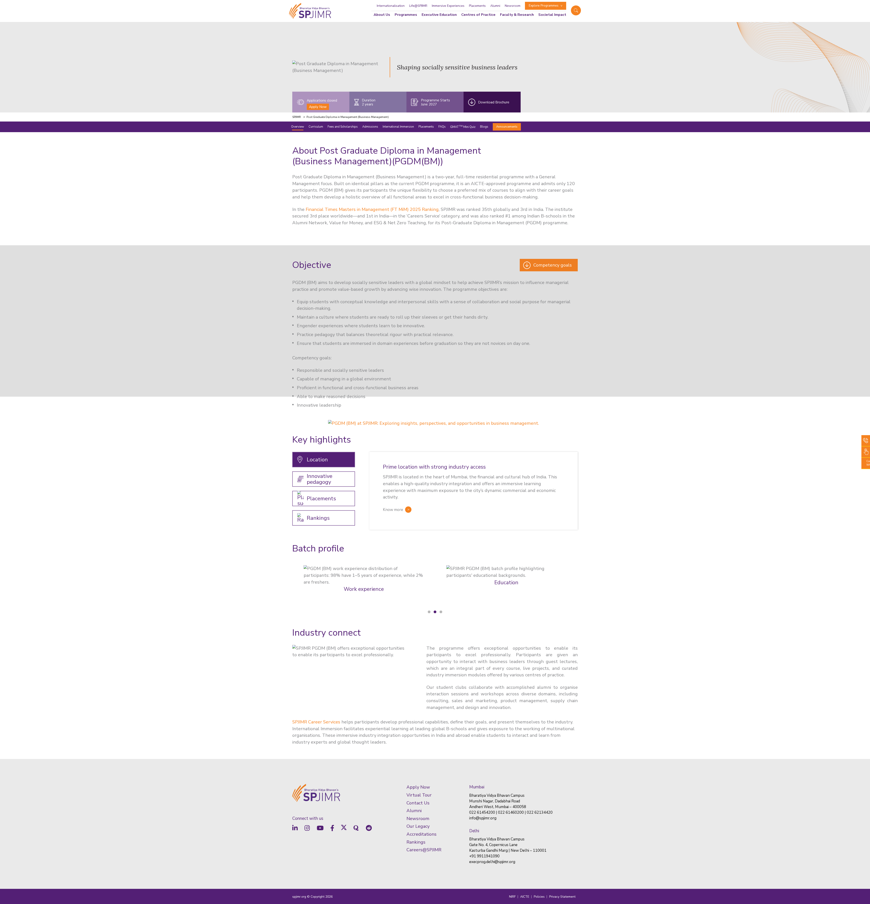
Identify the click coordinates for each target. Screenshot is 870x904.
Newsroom (512, 6)
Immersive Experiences (448, 6)
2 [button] (435, 612)
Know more (393, 509)
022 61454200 (482, 812)
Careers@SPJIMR (423, 850)
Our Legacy (418, 826)
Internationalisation (391, 6)
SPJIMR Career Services (316, 722)
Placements (477, 6)
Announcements (506, 126)
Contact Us (418, 803)
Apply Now (318, 107)
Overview (297, 126)
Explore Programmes (543, 5)
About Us (382, 14)
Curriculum (316, 126)
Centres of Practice (478, 14)
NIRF (512, 896)
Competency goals (552, 265)
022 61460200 (511, 812)
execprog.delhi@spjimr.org (492, 861)
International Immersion (398, 126)
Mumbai (476, 787)
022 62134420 (540, 812)
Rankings (318, 518)
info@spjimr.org (482, 818)
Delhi (474, 831)
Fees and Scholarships (343, 126)
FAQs (442, 126)
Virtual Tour (419, 795)
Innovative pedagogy (319, 479)
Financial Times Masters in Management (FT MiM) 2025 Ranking (372, 209)
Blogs (484, 126)
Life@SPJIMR (418, 6)
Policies (539, 896)
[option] (435, 422)
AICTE (524, 896)
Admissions (370, 126)
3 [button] (441, 612)
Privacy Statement (562, 896)
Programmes (406, 14)
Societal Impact (552, 14)
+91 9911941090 (484, 856)
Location (317, 459)
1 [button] (429, 612)
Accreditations (421, 834)
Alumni (495, 6)
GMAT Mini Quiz (463, 126)
